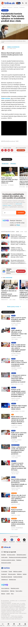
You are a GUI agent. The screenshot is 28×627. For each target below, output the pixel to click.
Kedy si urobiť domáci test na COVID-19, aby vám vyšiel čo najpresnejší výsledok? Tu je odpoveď (18, 348)
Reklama (19, 574)
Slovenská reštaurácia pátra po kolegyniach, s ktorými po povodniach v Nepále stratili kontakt (18, 262)
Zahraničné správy (21, 554)
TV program (4, 571)
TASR (21, 299)
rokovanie (16, 7)
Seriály (8, 593)
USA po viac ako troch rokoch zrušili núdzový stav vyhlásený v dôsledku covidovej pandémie (18, 499)
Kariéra (24, 574)
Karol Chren (14, 411)
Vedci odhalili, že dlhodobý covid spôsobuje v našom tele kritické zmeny (19, 333)
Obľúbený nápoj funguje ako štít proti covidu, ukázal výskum (19, 407)
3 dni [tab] (21, 231)
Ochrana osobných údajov (8, 560)
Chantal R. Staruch (16, 425)
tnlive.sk (4, 7)
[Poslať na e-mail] (8, 150)
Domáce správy (11, 554)
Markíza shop (12, 579)
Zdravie (13, 315)
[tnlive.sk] (8, 3)
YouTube (18, 541)
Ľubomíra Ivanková (16, 337)
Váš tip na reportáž (10, 552)
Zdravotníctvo (15, 445)
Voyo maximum (5, 588)
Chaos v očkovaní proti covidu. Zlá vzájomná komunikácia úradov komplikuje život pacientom (18, 450)
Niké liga (12, 591)
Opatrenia (14, 493)
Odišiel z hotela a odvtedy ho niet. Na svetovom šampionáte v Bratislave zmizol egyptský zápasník (18, 249)
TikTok (24, 541)
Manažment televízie (6, 576)
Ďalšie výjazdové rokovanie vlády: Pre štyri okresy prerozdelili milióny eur (9, 180)
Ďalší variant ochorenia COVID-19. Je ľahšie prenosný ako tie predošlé (18, 435)
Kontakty (3, 554)
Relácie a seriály (17, 571)
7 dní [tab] (25, 231)
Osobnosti (4, 574)
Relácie (3, 593)
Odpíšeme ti (4, 579)
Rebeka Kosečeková (13, 47)
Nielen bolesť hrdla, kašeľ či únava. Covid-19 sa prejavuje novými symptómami (19, 363)
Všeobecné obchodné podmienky (18, 557)
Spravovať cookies (6, 562)
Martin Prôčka (15, 472)
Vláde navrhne (5, 98)
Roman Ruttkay (5, 299)
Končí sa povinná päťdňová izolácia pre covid (18, 511)
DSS (12, 414)
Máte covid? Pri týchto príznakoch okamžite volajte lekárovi (18, 319)
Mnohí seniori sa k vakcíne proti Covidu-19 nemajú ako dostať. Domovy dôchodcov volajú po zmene (18, 420)
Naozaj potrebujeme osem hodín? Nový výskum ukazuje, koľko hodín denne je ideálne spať (18, 255)
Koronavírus (10, 7)
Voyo (18, 225)
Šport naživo (19, 591)
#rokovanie (5, 163)
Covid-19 (14, 342)
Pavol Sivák (14, 384)
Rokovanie (9, 277)
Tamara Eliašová (15, 398)
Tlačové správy (12, 574)
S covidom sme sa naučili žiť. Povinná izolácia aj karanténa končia (18, 523)
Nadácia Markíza (17, 576)
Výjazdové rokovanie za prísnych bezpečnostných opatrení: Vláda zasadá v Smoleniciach (9, 294)
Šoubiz (10, 571)
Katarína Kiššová (15, 323)
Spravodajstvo (5, 591)
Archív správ (4, 557)
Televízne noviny (15, 588)
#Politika (13, 163)
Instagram (4, 541)
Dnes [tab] (17, 231)
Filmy (12, 593)
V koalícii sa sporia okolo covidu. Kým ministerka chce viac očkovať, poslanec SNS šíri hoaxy (18, 466)
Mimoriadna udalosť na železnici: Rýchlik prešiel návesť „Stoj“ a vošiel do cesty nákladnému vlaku (18, 243)
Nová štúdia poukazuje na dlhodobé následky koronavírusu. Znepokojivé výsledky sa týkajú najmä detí (19, 483)
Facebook (12, 541)
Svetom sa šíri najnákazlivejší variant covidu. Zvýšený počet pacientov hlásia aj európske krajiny (18, 393)
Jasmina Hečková (16, 456)
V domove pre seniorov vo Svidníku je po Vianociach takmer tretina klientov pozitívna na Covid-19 (18, 379)
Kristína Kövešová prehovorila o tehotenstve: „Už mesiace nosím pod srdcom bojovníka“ (19, 236)
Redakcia (18, 560)
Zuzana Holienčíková (17, 527)
